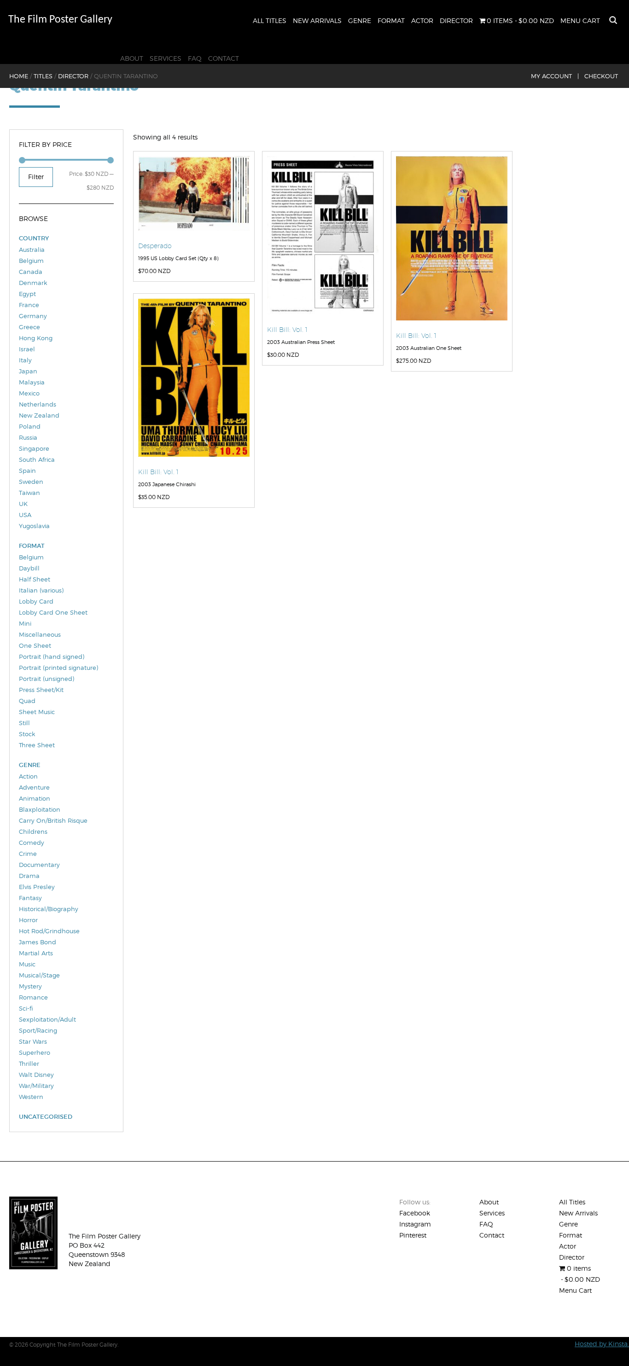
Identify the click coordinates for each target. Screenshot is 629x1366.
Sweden (31, 481)
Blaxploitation (39, 809)
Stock (27, 734)
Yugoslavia (34, 525)
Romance (33, 997)
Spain (27, 470)
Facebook (414, 1213)
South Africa (37, 459)
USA (25, 514)
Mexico (29, 393)
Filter (36, 176)
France (29, 304)
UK (23, 503)
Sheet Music (37, 711)
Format (391, 20)
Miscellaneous (40, 634)
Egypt (27, 293)
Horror (28, 920)
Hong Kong (35, 338)
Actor (422, 20)
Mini (25, 623)
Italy (25, 360)
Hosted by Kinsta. (602, 1344)
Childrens (33, 831)
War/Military (36, 1085)
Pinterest (412, 1235)
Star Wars (33, 1041)
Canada (30, 271)
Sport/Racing (38, 1030)
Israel (27, 349)
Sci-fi (26, 1008)
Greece (29, 327)
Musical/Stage (39, 975)
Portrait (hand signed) (51, 656)
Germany (33, 316)
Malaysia (32, 382)
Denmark (33, 282)
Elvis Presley (37, 886)
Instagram (415, 1224)
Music (27, 964)
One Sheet (35, 645)
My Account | (555, 76)
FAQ (195, 58)
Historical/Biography (48, 909)
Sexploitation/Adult (47, 1019)
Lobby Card (36, 601)
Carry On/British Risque (53, 820)
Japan (28, 371)
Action (28, 776)
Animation (34, 798)
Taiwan (29, 492)
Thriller (29, 1063)
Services (165, 58)
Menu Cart (580, 20)
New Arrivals (317, 20)
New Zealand (39, 415)
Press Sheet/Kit (41, 689)
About (131, 58)
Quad (27, 700)
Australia (32, 249)
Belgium (31, 260)
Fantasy (30, 897)
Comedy (31, 842)
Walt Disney (36, 1074)
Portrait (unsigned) (46, 678)
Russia (28, 437)
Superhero (34, 1052)
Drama (29, 875)
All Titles (269, 20)
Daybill (29, 568)
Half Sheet (34, 579)
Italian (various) (41, 590)
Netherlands (37, 404)
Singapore (34, 448)
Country (34, 238)
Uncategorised (45, 1117)
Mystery (30, 986)
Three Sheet (37, 745)
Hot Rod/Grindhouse (49, 931)
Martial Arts (36, 953)
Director (456, 20)
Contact (223, 58)
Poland (30, 426)
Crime (28, 853)
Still (24, 723)
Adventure (34, 787)
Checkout (601, 76)
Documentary (39, 864)
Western (31, 1096)
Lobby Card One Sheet (53, 612)
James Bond (37, 942)
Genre (359, 20)
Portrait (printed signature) (58, 667)
